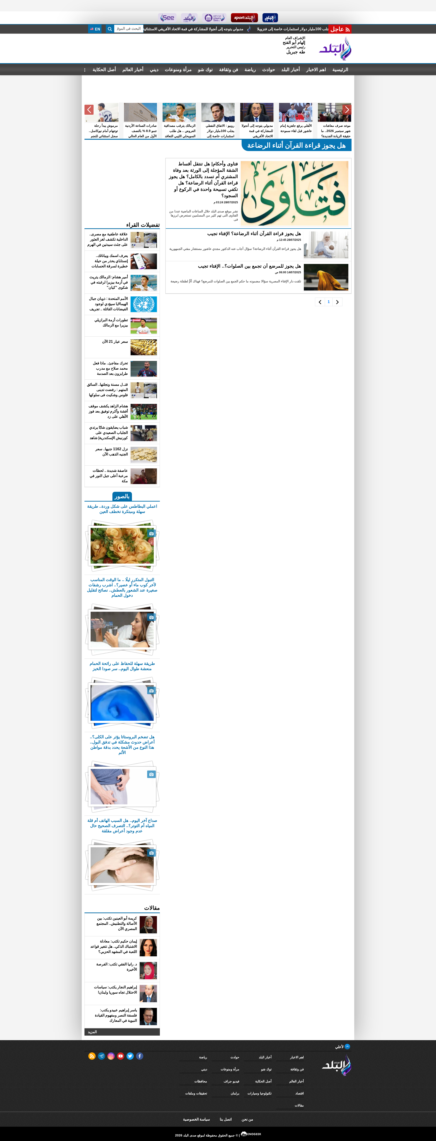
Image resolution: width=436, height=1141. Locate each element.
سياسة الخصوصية (196, 1119)
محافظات (200, 1081)
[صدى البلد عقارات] (189, 17)
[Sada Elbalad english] (167, 17)
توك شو (205, 69)
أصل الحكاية (104, 69)
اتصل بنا (226, 1119)
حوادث (268, 69)
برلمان (235, 1093)
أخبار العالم (133, 69)
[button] (347, 110)
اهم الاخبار (316, 69)
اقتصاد (299, 1093)
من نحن (247, 1119)
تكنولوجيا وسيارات (260, 1093)
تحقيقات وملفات (196, 1093)
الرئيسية (340, 69)
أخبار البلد (290, 69)
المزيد (92, 1032)
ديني (154, 69)
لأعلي (339, 1047)
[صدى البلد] (335, 48)
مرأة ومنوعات (178, 69)
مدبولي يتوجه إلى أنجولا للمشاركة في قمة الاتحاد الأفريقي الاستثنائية (236, 29)
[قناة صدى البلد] (270, 17)
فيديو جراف (231, 1081)
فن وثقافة (228, 69)
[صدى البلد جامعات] (214, 17)
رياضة (250, 69)
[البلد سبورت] (244, 17)
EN (97, 29)
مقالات (299, 1105)
